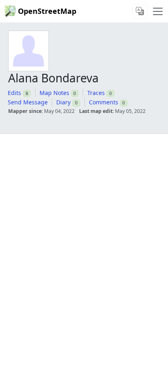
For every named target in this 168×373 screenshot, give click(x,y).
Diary (63, 102)
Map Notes (54, 93)
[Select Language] (140, 11)
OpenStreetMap (47, 11)
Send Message (28, 102)
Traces (96, 93)
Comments (103, 102)
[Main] (158, 11)
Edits (14, 93)
